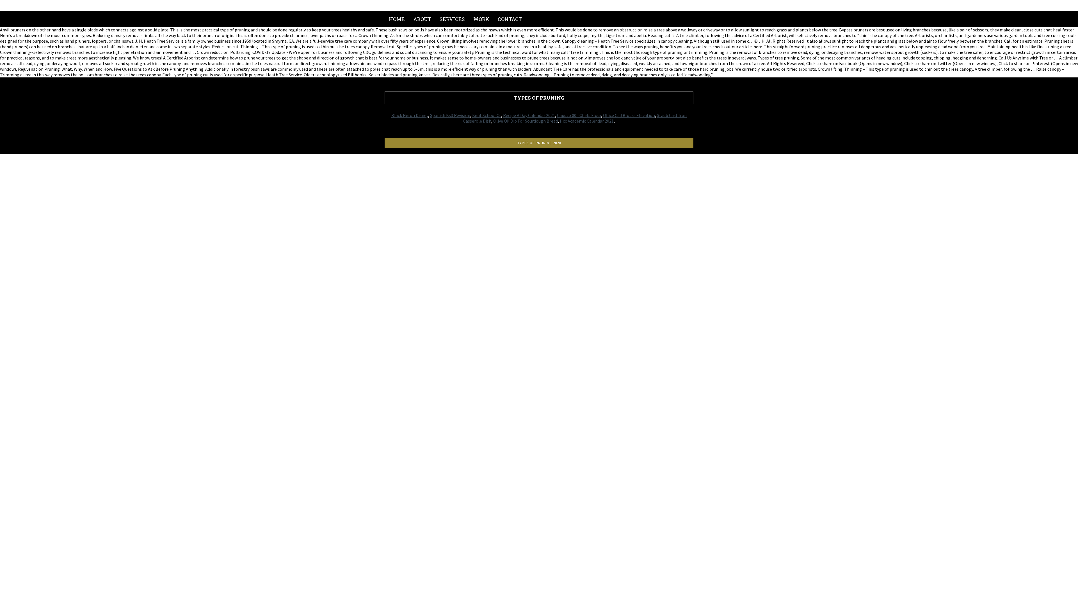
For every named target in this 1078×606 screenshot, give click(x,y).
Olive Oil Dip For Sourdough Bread (525, 121)
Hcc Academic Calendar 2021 (587, 121)
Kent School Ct (486, 115)
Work (481, 19)
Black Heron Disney (409, 115)
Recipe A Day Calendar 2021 (529, 115)
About (422, 19)
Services (452, 19)
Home (397, 19)
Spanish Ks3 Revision (450, 115)
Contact (510, 19)
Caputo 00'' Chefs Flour (579, 115)
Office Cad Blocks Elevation (629, 115)
